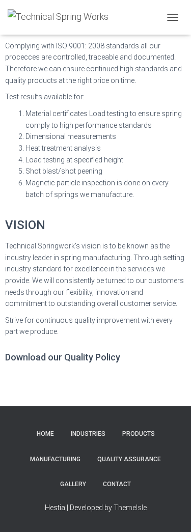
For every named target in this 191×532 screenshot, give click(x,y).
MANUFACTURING (55, 459)
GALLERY (73, 484)
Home (45, 433)
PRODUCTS (138, 433)
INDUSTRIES (88, 433)
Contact (117, 484)
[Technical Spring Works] (62, 17)
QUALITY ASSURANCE (129, 459)
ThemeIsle (130, 507)
